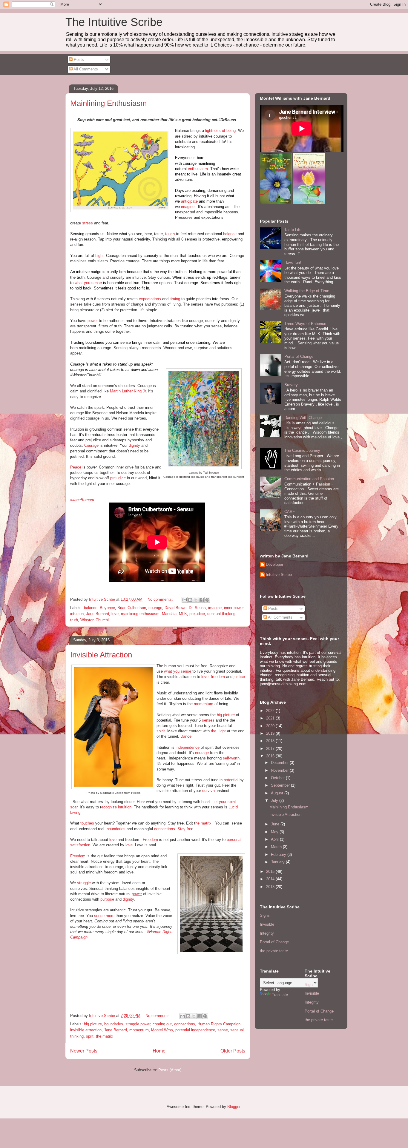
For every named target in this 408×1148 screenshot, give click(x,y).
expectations (150, 299)
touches (87, 823)
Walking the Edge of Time (306, 291)
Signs (265, 915)
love (115, 613)
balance (230, 234)
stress (88, 223)
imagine (187, 206)
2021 (271, 718)
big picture (226, 715)
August (277, 793)
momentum (203, 704)
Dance (185, 736)
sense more (104, 915)
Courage (91, 445)
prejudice (118, 478)
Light (99, 255)
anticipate (189, 201)
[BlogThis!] (190, 600)
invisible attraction (86, 1030)
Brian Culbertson (131, 607)
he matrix (203, 823)
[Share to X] (196, 600)
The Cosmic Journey (302, 450)
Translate (280, 995)
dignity (134, 445)
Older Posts (232, 1050)
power (93, 320)
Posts (78, 59)
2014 (271, 879)
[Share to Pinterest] (207, 600)
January (278, 862)
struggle (84, 883)
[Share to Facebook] (202, 600)
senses (208, 720)
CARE (289, 511)
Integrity (267, 933)
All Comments (85, 69)
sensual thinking (221, 613)
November (280, 770)
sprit (89, 1036)
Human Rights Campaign (218, 1024)
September (281, 785)
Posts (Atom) (169, 1070)
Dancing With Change (303, 417)
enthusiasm (198, 169)
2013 (271, 887)
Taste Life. (293, 229)
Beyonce (107, 607)
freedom (218, 676)
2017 (271, 748)
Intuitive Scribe (279, 574)
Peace (75, 467)
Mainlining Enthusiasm (108, 103)
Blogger (233, 1106)
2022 (271, 710)
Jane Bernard (97, 613)
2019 (271, 733)
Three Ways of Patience (305, 323)
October (278, 778)
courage (155, 607)
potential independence (195, 1030)
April (275, 839)
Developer (274, 564)
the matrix (104, 1036)
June (275, 824)
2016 (271, 756)
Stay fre (184, 829)
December (280, 762)
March (277, 847)
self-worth (231, 758)
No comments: (161, 599)
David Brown (175, 607)
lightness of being (220, 130)
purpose (107, 899)
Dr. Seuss (197, 607)
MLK (183, 613)
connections (164, 829)
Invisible (267, 924)
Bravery (291, 385)
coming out (162, 1024)
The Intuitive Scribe (113, 22)
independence (188, 747)
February (279, 854)
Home (159, 1050)
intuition (77, 613)
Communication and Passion (309, 479)
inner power (233, 607)
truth (74, 620)
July (275, 800)
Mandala (169, 613)
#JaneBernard (82, 499)
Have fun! (292, 262)
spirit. (161, 731)
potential (231, 780)
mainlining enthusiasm (140, 613)
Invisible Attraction (101, 654)
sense (222, 1030)
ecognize (109, 807)
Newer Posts (83, 1050)
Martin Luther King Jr (128, 391)
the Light (218, 731)
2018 (271, 741)
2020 (271, 726)
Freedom (150, 839)
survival (209, 790)
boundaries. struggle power (127, 1024)
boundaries (116, 829)
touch (170, 234)
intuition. (125, 807)
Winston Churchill (95, 620)
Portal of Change (298, 356)
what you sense (88, 283)
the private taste (274, 951)
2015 (271, 871)
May (275, 832)
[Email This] (185, 600)
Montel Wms (162, 1030)
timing (175, 299)
